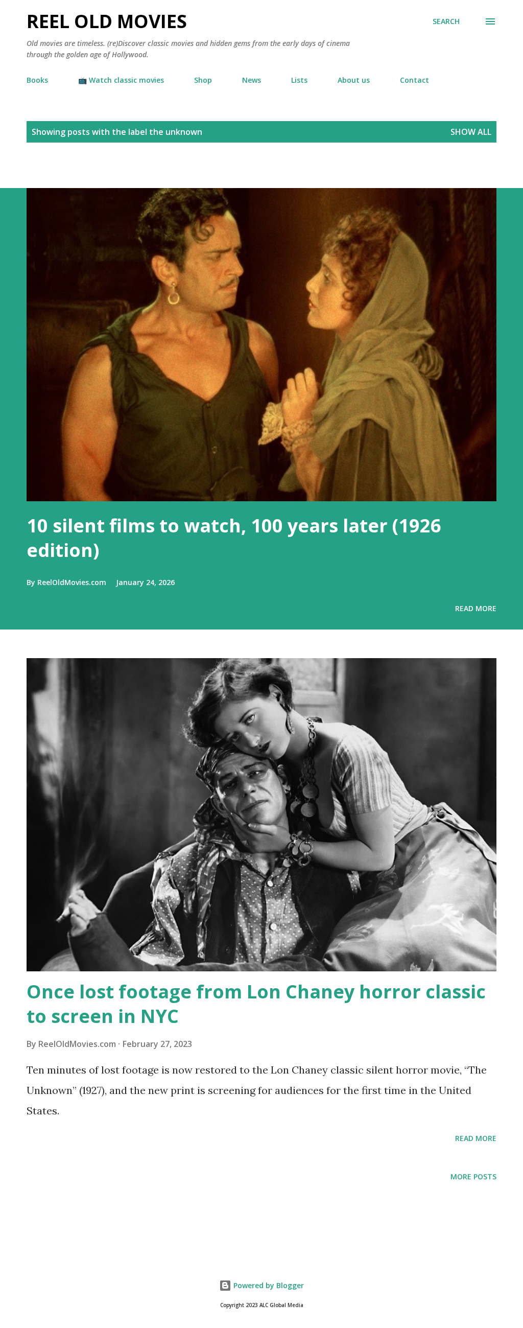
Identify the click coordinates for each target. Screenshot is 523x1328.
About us (354, 80)
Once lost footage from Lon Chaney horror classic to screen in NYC (256, 1004)
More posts (473, 1176)
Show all (470, 131)
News (251, 80)
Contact (414, 80)
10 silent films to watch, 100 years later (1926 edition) (234, 538)
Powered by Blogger (267, 1285)
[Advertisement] (119, 170)
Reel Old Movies (107, 21)
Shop (203, 80)
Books (37, 80)
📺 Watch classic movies (121, 80)
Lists (299, 80)
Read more (475, 608)
